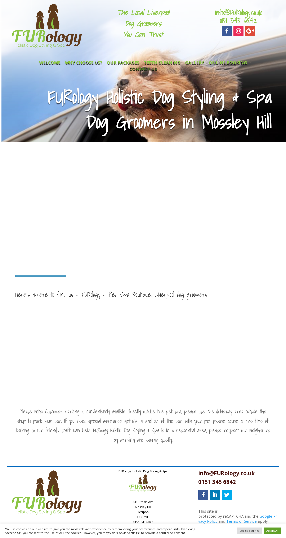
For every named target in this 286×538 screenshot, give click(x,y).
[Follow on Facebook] (227, 31)
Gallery (194, 63)
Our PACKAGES (123, 63)
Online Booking (228, 63)
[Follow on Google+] (250, 31)
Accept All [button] (272, 531)
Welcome (49, 63)
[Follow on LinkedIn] (215, 495)
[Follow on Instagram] (238, 31)
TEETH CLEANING (162, 63)
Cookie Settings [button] (249, 531)
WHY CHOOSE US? (83, 63)
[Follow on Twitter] (227, 495)
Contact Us (143, 70)
